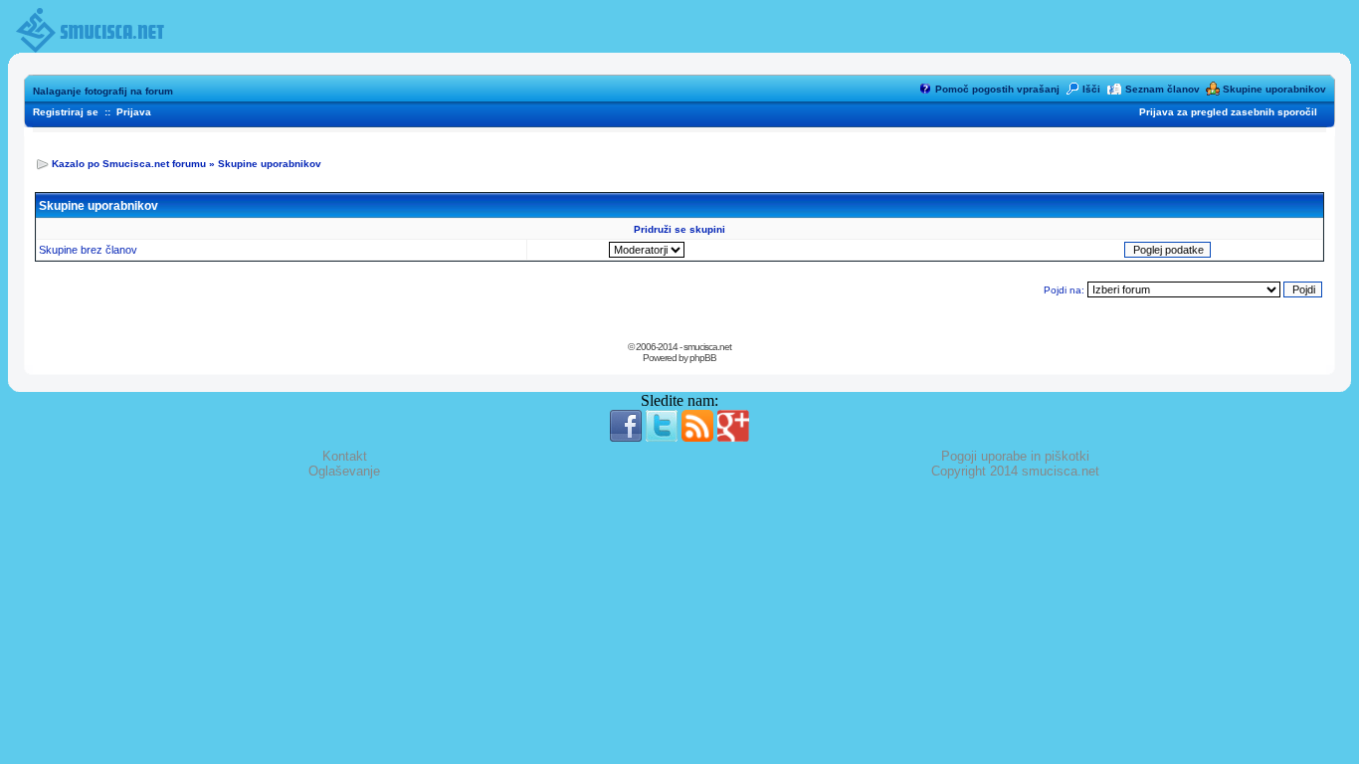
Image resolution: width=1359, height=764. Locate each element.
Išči (1091, 89)
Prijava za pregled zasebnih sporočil (1228, 111)
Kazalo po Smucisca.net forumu (129, 163)
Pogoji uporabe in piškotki (1015, 456)
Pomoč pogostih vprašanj (997, 89)
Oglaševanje (344, 471)
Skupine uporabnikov (1274, 89)
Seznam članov (1162, 89)
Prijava (133, 111)
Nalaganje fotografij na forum (103, 91)
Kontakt (344, 456)
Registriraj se (65, 111)
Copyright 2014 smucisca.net (1015, 471)
